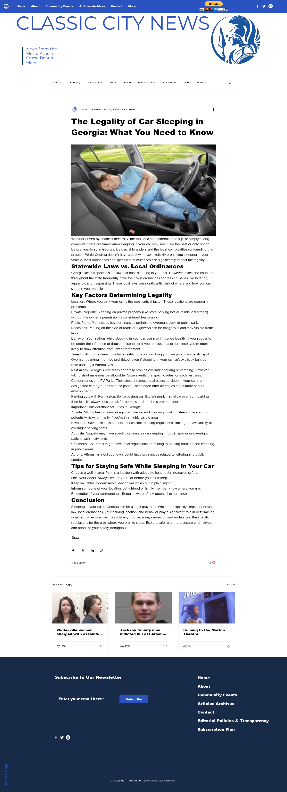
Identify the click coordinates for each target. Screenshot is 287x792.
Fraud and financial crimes (139, 82)
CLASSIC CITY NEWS (113, 22)
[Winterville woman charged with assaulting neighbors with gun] (80, 607)
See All (231, 584)
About (204, 686)
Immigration (95, 82)
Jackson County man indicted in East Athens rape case (142, 632)
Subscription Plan (216, 729)
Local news (170, 82)
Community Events (217, 695)
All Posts (57, 82)
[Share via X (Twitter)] (83, 550)
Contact (206, 712)
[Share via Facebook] (73, 550)
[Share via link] (102, 550)
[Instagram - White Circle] (270, 6)
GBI (186, 82)
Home (204, 678)
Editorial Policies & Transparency (233, 721)
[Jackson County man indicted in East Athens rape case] (143, 607)
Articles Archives (216, 703)
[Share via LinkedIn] (92, 550)
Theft (113, 82)
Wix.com (171, 780)
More (200, 82)
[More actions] (213, 109)
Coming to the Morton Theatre (204, 632)
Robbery (75, 82)
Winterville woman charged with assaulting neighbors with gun (80, 632)
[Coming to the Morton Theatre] (207, 607)
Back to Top (6, 774)
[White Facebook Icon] (56, 737)
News (75, 537)
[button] (214, 6)
